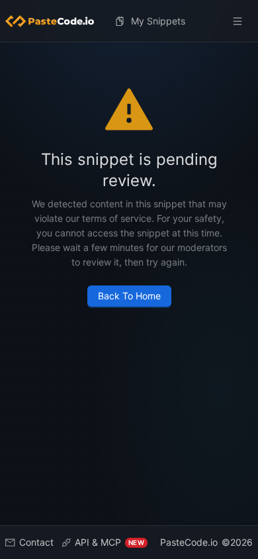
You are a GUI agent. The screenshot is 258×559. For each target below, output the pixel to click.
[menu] (129, 21)
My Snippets (158, 20)
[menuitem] (55, 21)
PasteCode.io (189, 542)
